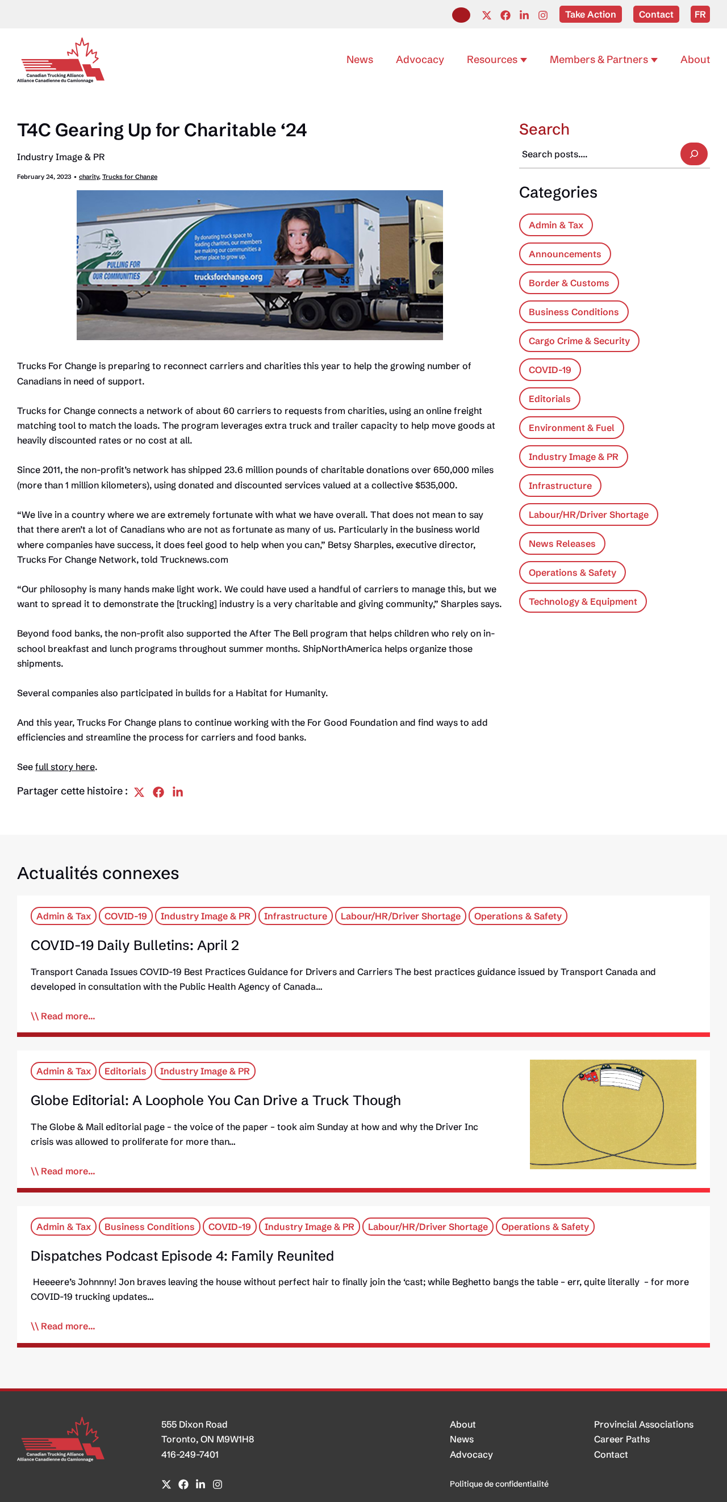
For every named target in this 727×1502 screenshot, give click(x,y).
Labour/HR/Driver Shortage (589, 514)
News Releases (562, 543)
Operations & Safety (572, 572)
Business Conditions (574, 311)
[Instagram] (543, 15)
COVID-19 (550, 369)
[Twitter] (487, 15)
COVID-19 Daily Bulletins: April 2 (135, 945)
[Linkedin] (524, 15)
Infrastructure (560, 485)
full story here (65, 766)
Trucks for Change (129, 177)
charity (89, 177)
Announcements (565, 254)
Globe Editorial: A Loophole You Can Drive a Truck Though (216, 1100)
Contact (611, 1454)
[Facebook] (505, 15)
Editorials (550, 398)
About (463, 1424)
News (462, 1439)
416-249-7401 (190, 1454)
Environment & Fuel (572, 427)
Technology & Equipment (583, 601)
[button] (461, 15)
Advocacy (471, 1454)
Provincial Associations (643, 1424)
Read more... (68, 1016)
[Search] (694, 154)
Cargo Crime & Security (579, 340)
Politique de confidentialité (499, 1484)
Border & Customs (569, 282)
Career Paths (622, 1439)
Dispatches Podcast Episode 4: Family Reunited (182, 1256)
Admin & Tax (556, 225)
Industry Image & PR (61, 156)
